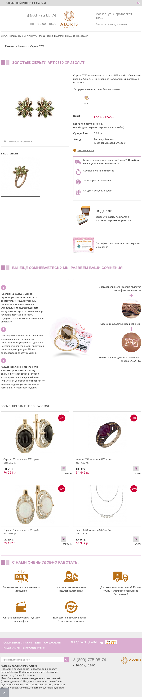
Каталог (22, 46)
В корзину (64, 469)
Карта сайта (8, 665)
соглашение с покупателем (22, 642)
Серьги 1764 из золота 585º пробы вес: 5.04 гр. (21, 532)
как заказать (52, 642)
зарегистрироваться (100, 127)
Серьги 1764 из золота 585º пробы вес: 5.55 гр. (21, 461)
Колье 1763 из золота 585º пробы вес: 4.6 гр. (93, 532)
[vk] (101, 643)
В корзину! (137, 469)
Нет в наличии (86, 150)
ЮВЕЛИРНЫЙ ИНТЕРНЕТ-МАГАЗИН (26, 3)
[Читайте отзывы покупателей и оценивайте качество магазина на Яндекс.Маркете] (111, 642)
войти (120, 127)
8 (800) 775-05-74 (89, 659)
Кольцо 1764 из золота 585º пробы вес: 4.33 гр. (94, 461)
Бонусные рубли (34, 647)
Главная (10, 46)
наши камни (11, 647)
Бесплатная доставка (111, 24)
